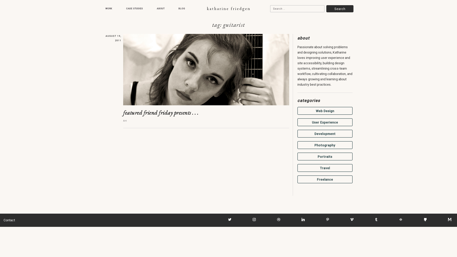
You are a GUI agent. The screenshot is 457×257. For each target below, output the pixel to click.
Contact (9, 220)
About (161, 8)
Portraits (325, 156)
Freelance (325, 179)
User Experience (325, 122)
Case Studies (134, 8)
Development (325, 134)
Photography (325, 145)
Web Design (325, 111)
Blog (182, 8)
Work (108, 8)
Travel (325, 168)
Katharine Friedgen (229, 8)
